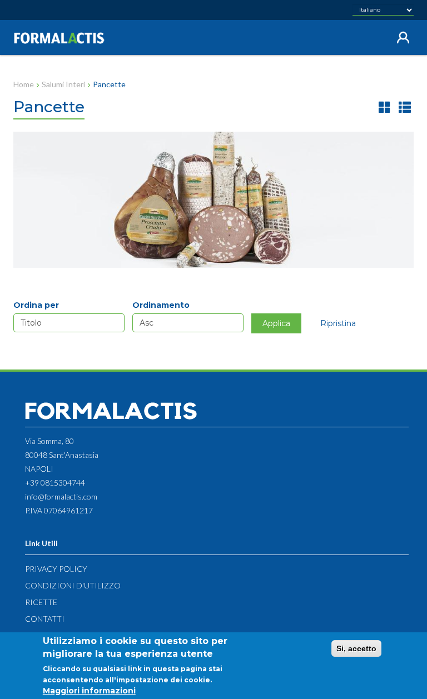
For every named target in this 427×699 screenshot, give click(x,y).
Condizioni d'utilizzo (73, 585)
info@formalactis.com (61, 496)
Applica (276, 323)
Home (23, 84)
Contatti (44, 618)
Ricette (41, 602)
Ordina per (36, 305)
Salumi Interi (63, 84)
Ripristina (338, 323)
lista (405, 107)
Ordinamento (161, 305)
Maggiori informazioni (89, 691)
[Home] (63, 38)
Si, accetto (356, 648)
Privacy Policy (56, 568)
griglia (385, 107)
